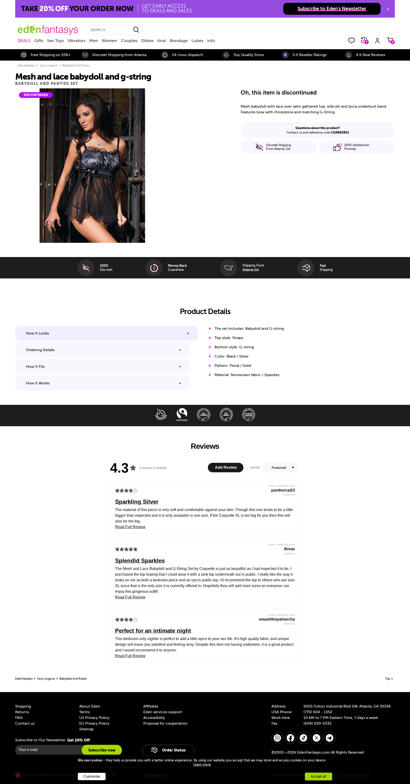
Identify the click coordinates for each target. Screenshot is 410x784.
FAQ (19, 718)
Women (109, 40)
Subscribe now (101, 750)
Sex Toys (55, 40)
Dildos (147, 40)
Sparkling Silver (136, 501)
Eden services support (162, 712)
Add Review (226, 467)
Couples (129, 40)
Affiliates (150, 706)
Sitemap (86, 729)
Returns (22, 712)
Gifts (38, 40)
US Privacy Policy (94, 718)
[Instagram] (277, 738)
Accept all (318, 776)
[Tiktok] (303, 738)
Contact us (25, 723)
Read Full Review (130, 527)
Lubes (197, 40)
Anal (161, 40)
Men (93, 40)
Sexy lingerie (48, 65)
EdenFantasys (26, 65)
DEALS (24, 40)
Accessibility (154, 718)
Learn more (202, 764)
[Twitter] (316, 738)
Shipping (23, 706)
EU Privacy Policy (94, 723)
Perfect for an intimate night (153, 630)
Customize (92, 776)
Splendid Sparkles (140, 560)
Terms (84, 712)
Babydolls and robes (75, 65)
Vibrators (76, 40)
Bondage (179, 40)
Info (211, 40)
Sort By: (255, 467)
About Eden (89, 706)
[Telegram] (329, 738)
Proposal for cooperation (165, 723)
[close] (388, 8)
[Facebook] (290, 738)
